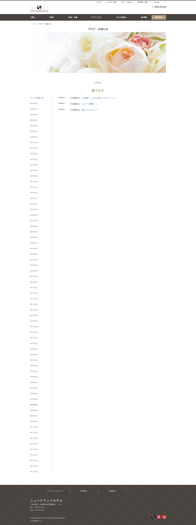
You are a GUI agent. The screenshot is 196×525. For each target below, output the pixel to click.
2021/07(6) (34, 321)
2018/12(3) (34, 366)
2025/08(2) (34, 154)
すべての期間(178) (37, 98)
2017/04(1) (34, 471)
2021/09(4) (34, 310)
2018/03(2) (34, 410)
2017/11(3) (34, 432)
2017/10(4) (34, 438)
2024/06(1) (34, 226)
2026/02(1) (34, 131)
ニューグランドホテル (46, 500)
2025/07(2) (34, 159)
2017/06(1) (34, 460)
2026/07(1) (34, 109)
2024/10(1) (34, 204)
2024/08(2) (34, 215)
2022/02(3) (34, 282)
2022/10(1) (34, 260)
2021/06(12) (34, 326)
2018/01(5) (34, 421)
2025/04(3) (34, 176)
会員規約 (112, 491)
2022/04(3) (34, 271)
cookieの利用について (36, 521)
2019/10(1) (34, 343)
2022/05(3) (34, 265)
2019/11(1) (34, 338)
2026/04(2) (34, 126)
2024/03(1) (34, 243)
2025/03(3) (34, 181)
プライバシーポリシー (55, 491)
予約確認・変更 (142, 2)
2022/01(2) (34, 287)
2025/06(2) (34, 165)
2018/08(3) (34, 382)
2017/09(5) (34, 444)
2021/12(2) (34, 293)
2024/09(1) (34, 209)
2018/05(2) (34, 399)
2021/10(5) (34, 304)
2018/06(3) (34, 393)
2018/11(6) (34, 371)
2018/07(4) (34, 388)
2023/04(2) (34, 254)
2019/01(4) (34, 360)
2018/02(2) (34, 416)
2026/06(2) (34, 114)
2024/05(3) (34, 232)
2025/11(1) (34, 148)
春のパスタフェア (89, 110)
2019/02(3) (34, 354)
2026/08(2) (34, 103)
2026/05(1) (34, 120)
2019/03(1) (34, 349)
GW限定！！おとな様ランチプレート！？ (99, 98)
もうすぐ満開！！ (89, 104)
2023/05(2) (34, 248)
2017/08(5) (34, 449)
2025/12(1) (34, 142)
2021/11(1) (34, 299)
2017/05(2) (34, 466)
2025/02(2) (34, 187)
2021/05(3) (34, 332)
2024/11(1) (34, 198)
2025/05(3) (34, 170)
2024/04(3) (34, 237)
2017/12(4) (34, 427)
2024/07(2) (34, 221)
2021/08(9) (34, 315)
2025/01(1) (34, 193)
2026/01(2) (34, 137)
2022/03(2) (34, 276)
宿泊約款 (83, 491)
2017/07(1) (34, 455)
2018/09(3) (34, 377)
